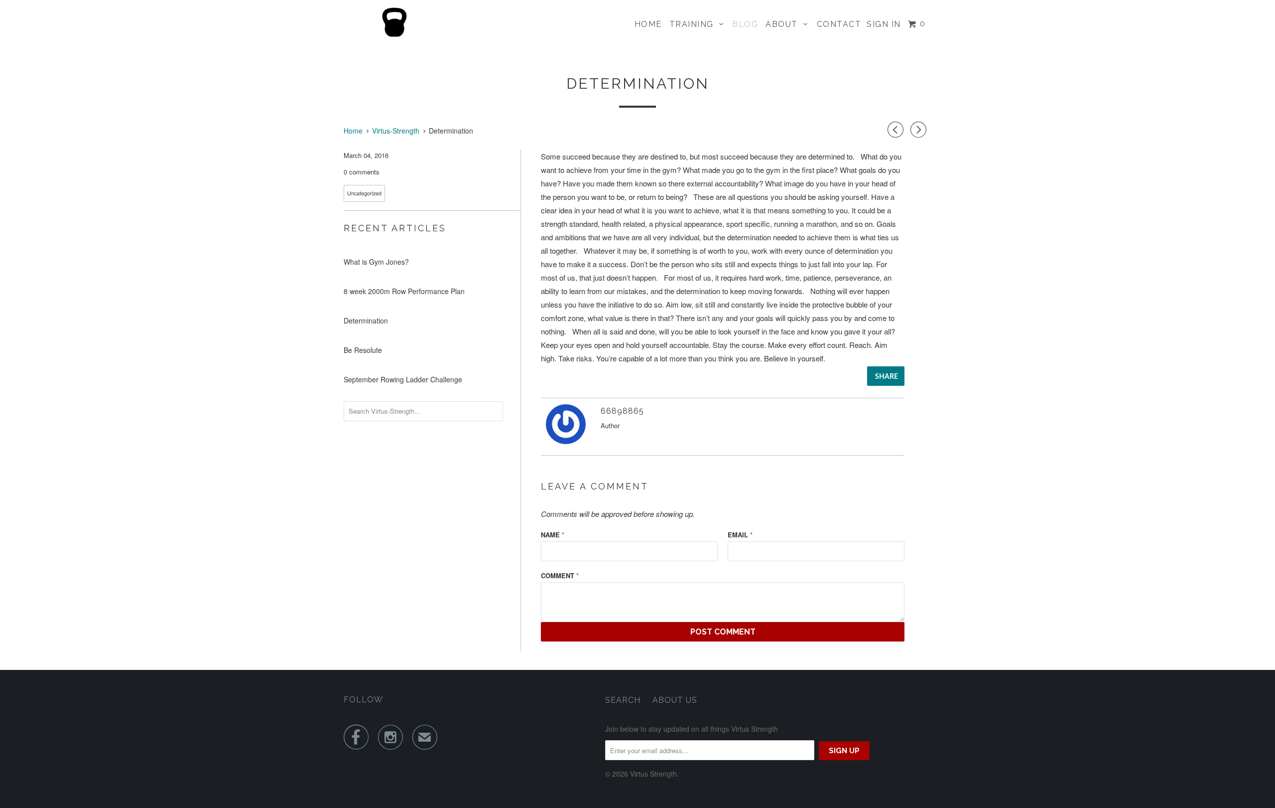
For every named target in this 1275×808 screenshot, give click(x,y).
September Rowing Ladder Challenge (403, 379)
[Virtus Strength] (394, 22)
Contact (839, 24)
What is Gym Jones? (376, 262)
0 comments (362, 171)
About (784, 24)
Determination (366, 320)
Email (740, 534)
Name (552, 534)
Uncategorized (364, 193)
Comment (560, 575)
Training (694, 24)
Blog (745, 24)
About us (674, 700)
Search (622, 700)
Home (648, 24)
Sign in (884, 24)
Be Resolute (363, 350)
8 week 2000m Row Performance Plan (404, 291)
